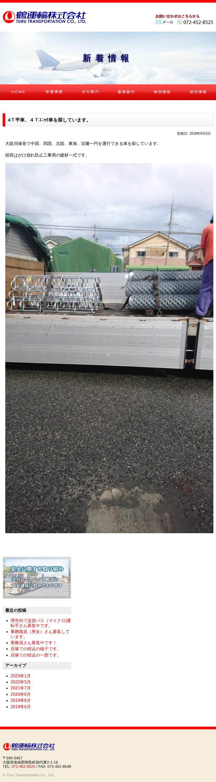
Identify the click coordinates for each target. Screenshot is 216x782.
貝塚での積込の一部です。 (36, 655)
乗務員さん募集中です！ (34, 642)
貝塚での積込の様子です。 (36, 649)
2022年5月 (21, 682)
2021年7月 (21, 688)
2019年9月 (21, 700)
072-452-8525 (23, 766)
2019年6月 (21, 707)
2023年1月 (21, 676)
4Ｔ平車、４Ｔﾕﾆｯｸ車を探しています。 (49, 120)
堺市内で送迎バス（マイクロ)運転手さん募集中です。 (41, 623)
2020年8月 (21, 694)
